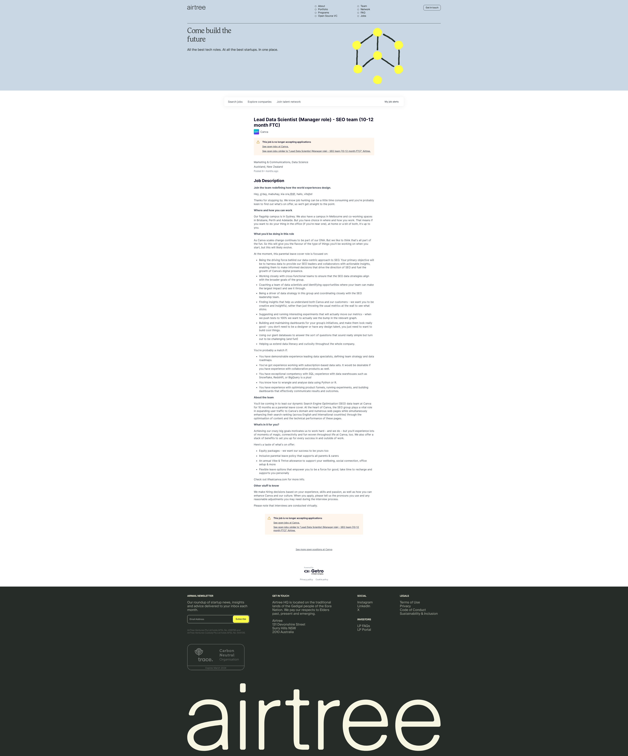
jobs (235, 101)
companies (259, 101)
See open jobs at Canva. (275, 146)
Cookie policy (322, 579)
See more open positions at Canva (314, 549)
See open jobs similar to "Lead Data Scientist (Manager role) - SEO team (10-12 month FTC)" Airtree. (316, 151)
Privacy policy (306, 579)
